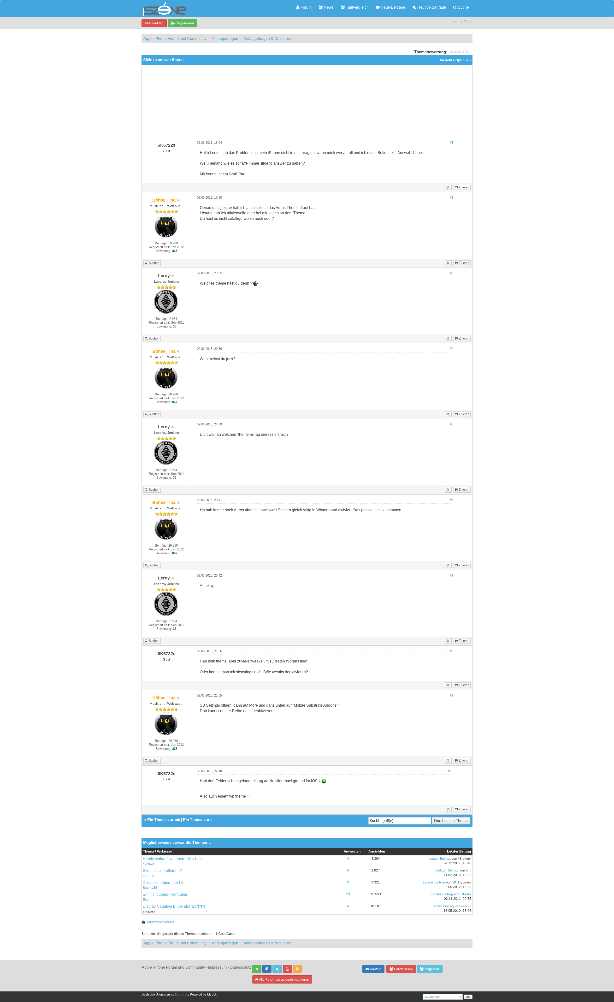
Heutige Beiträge (431, 7)
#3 (451, 273)
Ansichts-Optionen (455, 60)
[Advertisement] (307, 104)
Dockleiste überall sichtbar (165, 883)
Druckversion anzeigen (160, 921)
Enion (147, 899)
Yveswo (148, 864)
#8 (451, 651)
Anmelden (156, 23)
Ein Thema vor (196, 820)
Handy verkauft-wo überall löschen (172, 859)
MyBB (211, 994)
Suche (463, 7)
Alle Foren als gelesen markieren (283, 979)
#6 (451, 500)
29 (348, 894)
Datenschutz (240, 967)
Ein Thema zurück (163, 820)
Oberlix (465, 894)
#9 (451, 695)
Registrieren (184, 23)
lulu (468, 870)
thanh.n (148, 875)
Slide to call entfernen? (162, 871)
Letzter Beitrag (439, 858)
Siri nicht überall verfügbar (165, 894)
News (328, 7)
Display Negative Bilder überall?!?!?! (174, 906)
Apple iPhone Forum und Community (175, 38)
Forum (306, 7)
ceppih (466, 906)
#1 (451, 142)
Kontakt (375, 969)
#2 (451, 197)
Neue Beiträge (392, 7)
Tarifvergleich (357, 7)
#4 (451, 349)
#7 (451, 575)
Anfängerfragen (225, 38)
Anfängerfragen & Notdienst (267, 38)
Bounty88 (150, 887)
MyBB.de (181, 994)
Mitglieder (431, 969)
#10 (450, 771)
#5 (451, 424)
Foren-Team (403, 969)
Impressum (217, 967)
